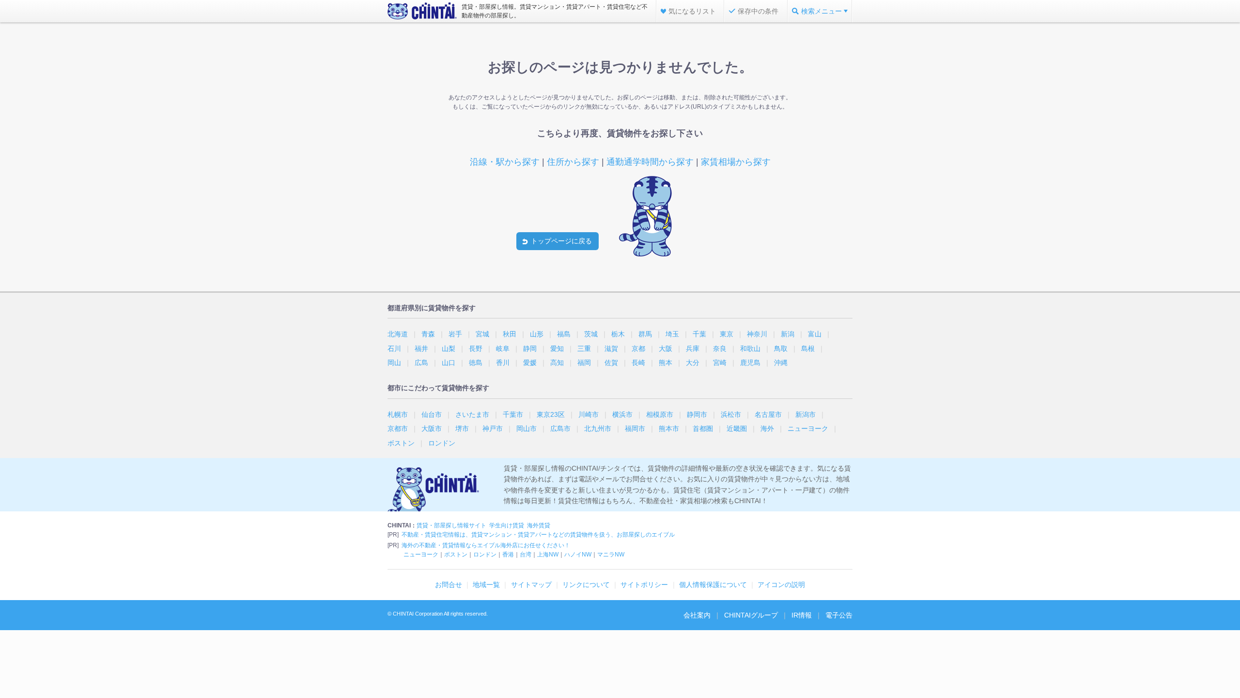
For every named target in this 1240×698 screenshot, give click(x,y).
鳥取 (781, 348)
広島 (421, 362)
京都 (638, 348)
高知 (557, 362)
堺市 (462, 428)
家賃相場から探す (736, 162)
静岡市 (697, 414)
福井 (421, 348)
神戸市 (492, 428)
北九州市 (597, 428)
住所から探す (573, 162)
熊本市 (669, 428)
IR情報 (801, 615)
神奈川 (757, 334)
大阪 (665, 348)
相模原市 (659, 414)
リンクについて (586, 584)
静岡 (530, 348)
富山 (815, 334)
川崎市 (588, 414)
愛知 (557, 348)
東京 (726, 334)
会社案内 (697, 615)
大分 (692, 362)
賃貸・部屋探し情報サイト (451, 525)
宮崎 (720, 362)
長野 (475, 348)
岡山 (394, 362)
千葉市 (513, 414)
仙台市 (431, 414)
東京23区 (551, 414)
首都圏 (703, 428)
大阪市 (431, 428)
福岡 (584, 362)
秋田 (509, 334)
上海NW (547, 554)
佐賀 (611, 362)
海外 (767, 428)
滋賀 (611, 348)
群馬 (645, 334)
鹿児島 (750, 362)
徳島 (475, 362)
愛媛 (530, 362)
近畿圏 (737, 428)
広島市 (560, 428)
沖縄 (781, 362)
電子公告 (838, 615)
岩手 (455, 334)
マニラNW (610, 554)
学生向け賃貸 (506, 525)
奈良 (720, 348)
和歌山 (750, 348)
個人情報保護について (713, 584)
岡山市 (526, 428)
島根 (808, 348)
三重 (584, 348)
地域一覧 (486, 584)
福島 (564, 334)
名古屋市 (768, 414)
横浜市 (622, 414)
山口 (448, 362)
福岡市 (635, 428)
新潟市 (805, 414)
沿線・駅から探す (505, 162)
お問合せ (448, 584)
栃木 (618, 334)
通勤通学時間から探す (650, 162)
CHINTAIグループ (751, 615)
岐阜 (503, 348)
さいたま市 (472, 414)
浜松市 (731, 414)
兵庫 (692, 348)
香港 (508, 554)
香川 (503, 362)
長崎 (638, 362)
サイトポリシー (644, 584)
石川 (394, 348)
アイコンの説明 (781, 584)
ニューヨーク (808, 428)
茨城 (591, 334)
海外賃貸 (538, 525)
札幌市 (398, 414)
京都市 (398, 428)
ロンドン (441, 443)
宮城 (482, 334)
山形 (536, 334)
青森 (428, 334)
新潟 (787, 334)
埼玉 (672, 334)
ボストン (401, 443)
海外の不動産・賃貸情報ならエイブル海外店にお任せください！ (486, 545)
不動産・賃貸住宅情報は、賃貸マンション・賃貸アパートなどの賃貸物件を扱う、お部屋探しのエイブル (538, 534)
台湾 (525, 554)
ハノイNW (577, 554)
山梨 (448, 348)
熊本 (665, 362)
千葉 (699, 334)
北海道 (398, 334)
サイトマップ (531, 584)
